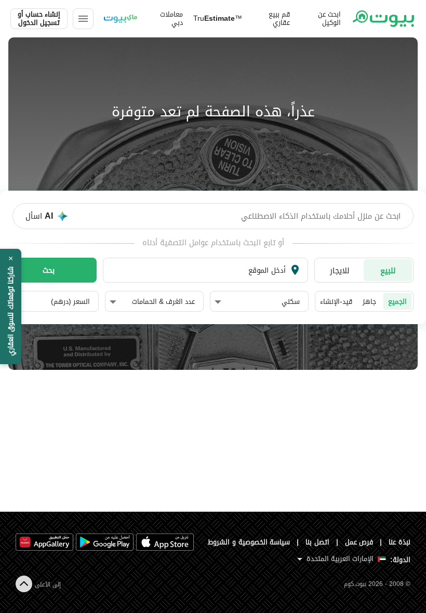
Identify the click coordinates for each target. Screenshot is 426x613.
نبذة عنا (399, 542)
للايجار (340, 270)
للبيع (388, 270)
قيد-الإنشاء (336, 302)
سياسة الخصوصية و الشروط (249, 542)
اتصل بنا (317, 542)
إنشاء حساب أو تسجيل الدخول (39, 18)
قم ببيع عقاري (279, 18)
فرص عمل (359, 542)
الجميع (397, 302)
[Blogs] (120, 18)
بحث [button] (49, 270)
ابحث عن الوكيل (329, 18)
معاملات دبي (171, 18)
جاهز (369, 302)
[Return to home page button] (383, 18)
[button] (257, 302)
